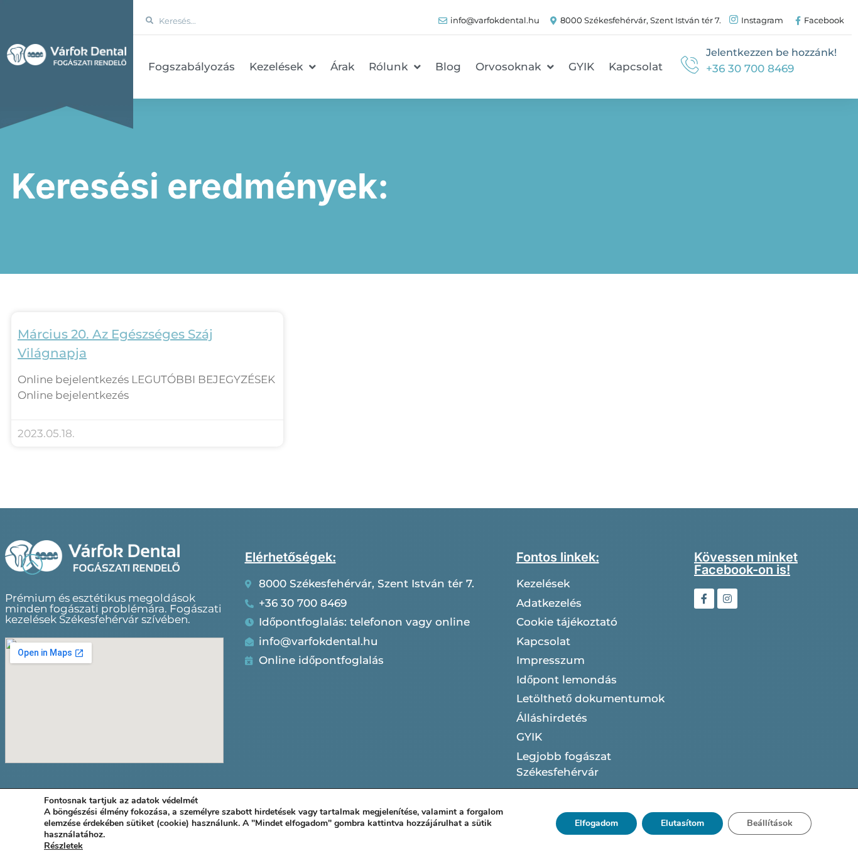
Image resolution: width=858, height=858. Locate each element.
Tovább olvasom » (58, 412)
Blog (448, 66)
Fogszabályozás (191, 66)
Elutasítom (682, 823)
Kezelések (276, 66)
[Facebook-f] (704, 599)
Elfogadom (596, 823)
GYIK (581, 66)
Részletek (63, 846)
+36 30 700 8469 (750, 68)
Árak (342, 66)
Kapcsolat (636, 66)
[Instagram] (727, 599)
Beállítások (770, 823)
